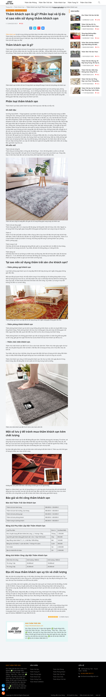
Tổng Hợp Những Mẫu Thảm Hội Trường (89, 34)
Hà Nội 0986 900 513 (87, 673)
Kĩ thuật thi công (72, 695)
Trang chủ (9, 7)
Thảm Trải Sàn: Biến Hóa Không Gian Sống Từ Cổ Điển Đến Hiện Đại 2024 (90, 72)
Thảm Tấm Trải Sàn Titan (90, 52)
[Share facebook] (30, 29)
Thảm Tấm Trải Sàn (45, 2)
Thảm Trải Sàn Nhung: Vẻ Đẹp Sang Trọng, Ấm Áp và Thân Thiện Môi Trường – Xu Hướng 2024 (91, 64)
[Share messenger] (42, 29)
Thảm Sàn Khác (58, 8)
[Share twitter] (34, 29)
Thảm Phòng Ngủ (35, 674)
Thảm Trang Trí (73, 2)
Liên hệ (98, 695)
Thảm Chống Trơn (35, 679)
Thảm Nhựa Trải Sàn (59, 679)
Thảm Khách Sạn (60, 2)
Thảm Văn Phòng (31, 2)
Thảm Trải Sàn (34, 669)
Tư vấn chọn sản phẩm (20, 10)
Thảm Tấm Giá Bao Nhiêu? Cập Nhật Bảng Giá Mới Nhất (90, 44)
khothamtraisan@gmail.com (89, 676)
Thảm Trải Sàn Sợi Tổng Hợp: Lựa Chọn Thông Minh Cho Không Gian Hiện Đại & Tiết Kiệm (91, 82)
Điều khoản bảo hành (86, 695)
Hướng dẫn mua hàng (58, 695)
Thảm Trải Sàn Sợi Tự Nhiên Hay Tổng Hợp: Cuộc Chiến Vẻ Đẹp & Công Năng (91, 90)
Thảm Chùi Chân (86, 2)
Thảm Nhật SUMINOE (37, 682)
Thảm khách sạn (10, 34)
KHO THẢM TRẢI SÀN (33, 623)
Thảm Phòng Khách (59, 672)
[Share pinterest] (38, 29)
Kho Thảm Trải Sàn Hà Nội (90, 15)
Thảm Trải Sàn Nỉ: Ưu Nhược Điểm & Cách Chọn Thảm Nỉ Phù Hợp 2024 (90, 26)
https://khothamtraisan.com (34, 626)
